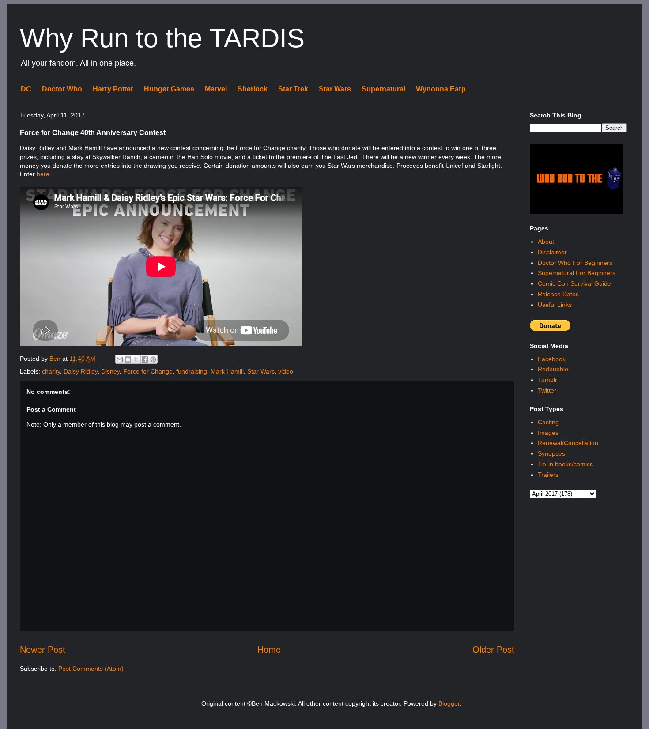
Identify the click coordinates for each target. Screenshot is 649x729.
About (546, 241)
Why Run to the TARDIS (162, 38)
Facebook (552, 359)
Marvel (216, 89)
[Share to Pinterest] (153, 359)
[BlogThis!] (128, 359)
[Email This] (119, 359)
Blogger (449, 703)
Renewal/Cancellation (568, 442)
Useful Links (555, 304)
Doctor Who (62, 89)
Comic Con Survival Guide (574, 283)
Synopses (551, 453)
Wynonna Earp (441, 89)
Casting (548, 422)
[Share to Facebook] (144, 359)
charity (51, 371)
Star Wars (335, 89)
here (43, 174)
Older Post (493, 649)
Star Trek (293, 89)
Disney (110, 371)
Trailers (548, 474)
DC (26, 89)
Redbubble (553, 369)
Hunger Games (169, 89)
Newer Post (42, 649)
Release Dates (558, 294)
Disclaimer (552, 252)
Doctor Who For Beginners (575, 262)
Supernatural (383, 89)
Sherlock (253, 89)
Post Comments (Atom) (91, 668)
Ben (55, 358)
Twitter (547, 390)
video (285, 371)
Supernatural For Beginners (576, 272)
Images (548, 432)
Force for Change (148, 371)
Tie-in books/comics (565, 464)
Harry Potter (113, 89)
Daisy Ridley (81, 371)
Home (269, 649)
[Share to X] (136, 359)
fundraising (191, 371)
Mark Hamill (227, 371)
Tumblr (547, 379)
